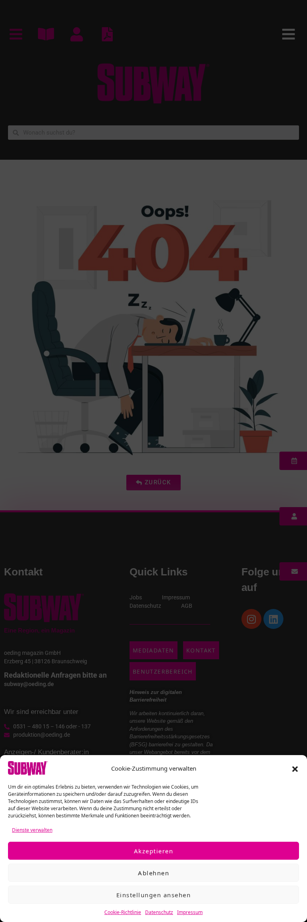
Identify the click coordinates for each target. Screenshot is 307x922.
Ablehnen (153, 873)
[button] (295, 768)
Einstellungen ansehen (153, 895)
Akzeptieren (153, 851)
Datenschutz (159, 912)
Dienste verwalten (32, 830)
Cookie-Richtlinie (122, 912)
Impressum (190, 912)
